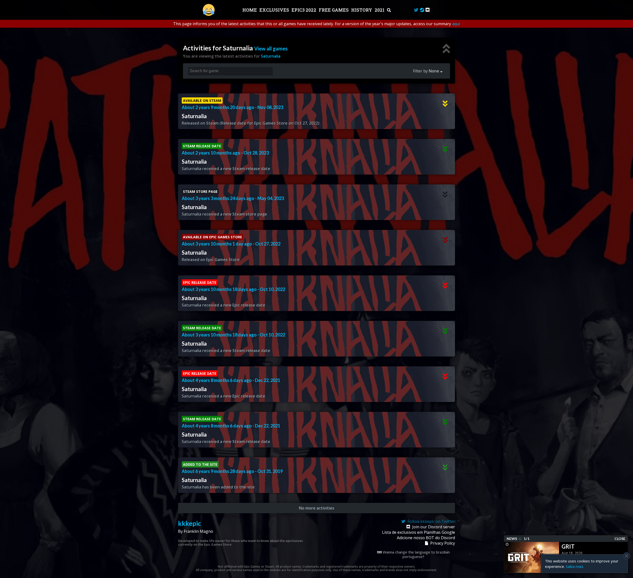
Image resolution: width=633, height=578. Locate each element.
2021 (380, 10)
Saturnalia (270, 56)
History (362, 10)
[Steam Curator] (422, 10)
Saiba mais (575, 566)
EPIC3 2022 (304, 10)
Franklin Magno (198, 531)
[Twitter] (416, 10)
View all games (271, 48)
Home (250, 10)
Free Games (334, 10)
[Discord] (428, 10)
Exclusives (274, 10)
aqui (456, 23)
